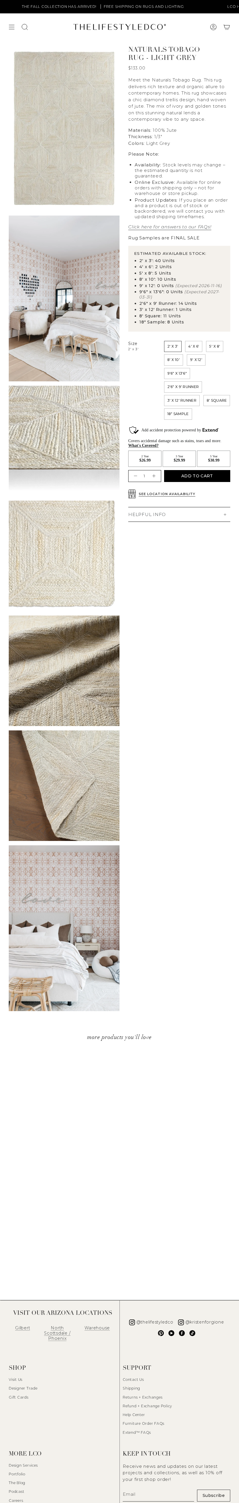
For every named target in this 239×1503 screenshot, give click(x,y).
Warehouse (97, 1328)
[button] (226, 27)
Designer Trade (23, 1388)
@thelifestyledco (154, 1322)
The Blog (17, 1483)
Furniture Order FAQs (143, 1423)
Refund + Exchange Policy (147, 1406)
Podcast (16, 1491)
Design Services (23, 1465)
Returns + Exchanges (142, 1397)
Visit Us (15, 1379)
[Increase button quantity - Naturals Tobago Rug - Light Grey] (154, 476)
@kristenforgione (204, 1322)
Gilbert (22, 1328)
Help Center (134, 1415)
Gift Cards (19, 1397)
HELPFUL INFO (147, 514)
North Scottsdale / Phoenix (57, 1333)
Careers (16, 1500)
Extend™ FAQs (137, 1432)
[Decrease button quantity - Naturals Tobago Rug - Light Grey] (134, 476)
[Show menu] (11, 27)
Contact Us (133, 1379)
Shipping (131, 1388)
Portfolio (17, 1474)
